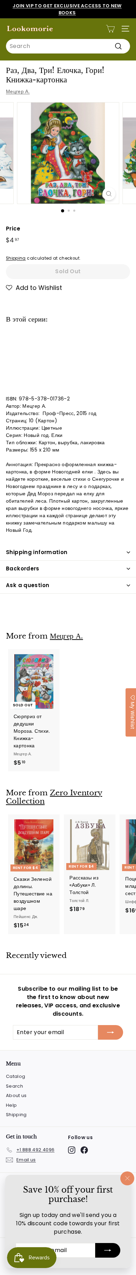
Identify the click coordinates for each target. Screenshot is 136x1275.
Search (14, 1086)
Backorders (22, 568)
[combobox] (68, 46)
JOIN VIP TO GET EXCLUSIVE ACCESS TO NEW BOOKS (67, 9)
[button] (34, 288)
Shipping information (37, 552)
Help (11, 1105)
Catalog (15, 1076)
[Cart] (110, 28)
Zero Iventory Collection (54, 797)
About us (16, 1095)
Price (13, 228)
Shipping (16, 258)
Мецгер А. (18, 91)
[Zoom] (108, 193)
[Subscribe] (107, 1250)
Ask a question (27, 585)
